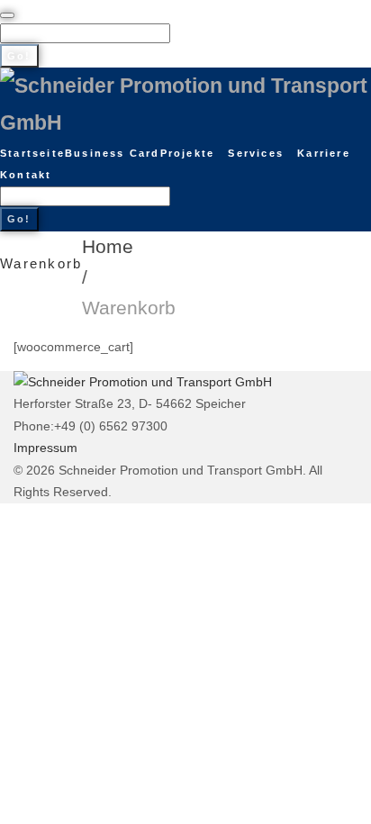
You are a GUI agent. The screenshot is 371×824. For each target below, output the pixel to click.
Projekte (187, 153)
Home (107, 246)
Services (256, 153)
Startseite (32, 153)
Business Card (112, 153)
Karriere (323, 153)
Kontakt (25, 174)
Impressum (45, 447)
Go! (19, 55)
